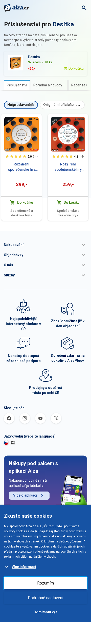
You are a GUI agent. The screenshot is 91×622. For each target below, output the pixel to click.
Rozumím (45, 583)
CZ (13, 443)
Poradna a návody (49, 85)
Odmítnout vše (45, 612)
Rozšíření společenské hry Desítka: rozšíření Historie (68, 167)
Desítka (63, 24)
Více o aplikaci (25, 495)
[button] (45, 245)
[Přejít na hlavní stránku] (16, 8)
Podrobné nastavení (45, 597)
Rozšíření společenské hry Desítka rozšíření (21, 167)
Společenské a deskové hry (21, 213)
